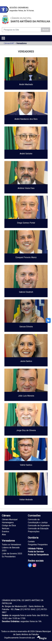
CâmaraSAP (9, 43)
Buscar (46, 29)
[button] (3, 9)
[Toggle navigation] (3, 38)
